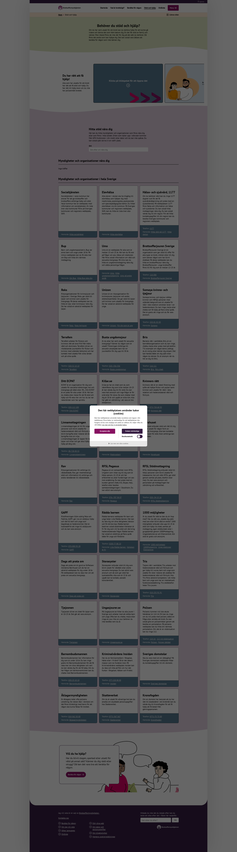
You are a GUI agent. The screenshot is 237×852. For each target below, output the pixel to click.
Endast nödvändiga (132, 431)
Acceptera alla (105, 431)
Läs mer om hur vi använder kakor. (114, 425)
